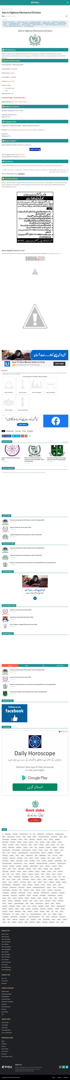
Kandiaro (37, 871)
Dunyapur (14, 852)
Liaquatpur (62, 879)
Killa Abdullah (17, 876)
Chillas (30, 844)
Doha (62, 850)
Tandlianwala (5, 916)
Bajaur (25, 839)
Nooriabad (35, 895)
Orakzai (14, 898)
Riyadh (24, 906)
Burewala (42, 842)
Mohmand (26, 890)
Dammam (25, 847)
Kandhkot (31, 871)
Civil (58, 844)
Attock (29, 836)
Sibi (52, 911)
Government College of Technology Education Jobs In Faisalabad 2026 (56, 458)
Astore (24, 836)
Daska (31, 847)
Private (54, 900)
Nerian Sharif (14, 895)
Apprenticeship (11, 836)
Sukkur (23, 914)
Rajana (52, 903)
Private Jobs (60, 900)
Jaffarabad (25, 866)
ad (30, 834)
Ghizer (17, 855)
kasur (4, 874)
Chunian (53, 844)
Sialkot (47, 911)
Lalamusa (33, 879)
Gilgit (36, 855)
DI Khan (41, 850)
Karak (54, 871)
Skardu (61, 911)
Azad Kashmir (54, 836)
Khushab (60, 874)
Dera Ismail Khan (16, 850)
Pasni (51, 898)
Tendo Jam (15, 919)
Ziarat (62, 922)
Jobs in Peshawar (6, 957)
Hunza (25, 863)
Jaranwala (54, 866)
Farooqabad (57, 852)
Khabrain (18, 874)
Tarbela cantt (54, 916)
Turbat (4, 922)
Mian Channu (22, 887)
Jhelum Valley (21, 868)
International (52, 863)
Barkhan (51, 839)
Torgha (53, 919)
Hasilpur (12, 860)
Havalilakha (32, 860)
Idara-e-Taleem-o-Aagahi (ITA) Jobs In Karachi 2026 (23, 624)
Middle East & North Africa (39, 887)
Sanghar (17, 908)
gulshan (31, 858)
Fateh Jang (5, 855)
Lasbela (44, 879)
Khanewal (30, 874)
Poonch (41, 900)
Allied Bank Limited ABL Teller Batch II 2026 (21, 617)
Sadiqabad (41, 906)
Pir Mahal (25, 900)
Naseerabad (36, 892)
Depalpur (55, 847)
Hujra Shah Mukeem (7, 863)
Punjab (13, 73)
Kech (12, 874)
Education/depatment (23, 852)
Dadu (62, 844)
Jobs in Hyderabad (6, 946)
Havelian (44, 860)
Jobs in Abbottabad (6, 969)
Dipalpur (56, 850)
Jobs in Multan (5, 944)
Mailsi (34, 882)
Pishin (30, 900)
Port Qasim (47, 900)
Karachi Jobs (46, 22)
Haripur (59, 858)
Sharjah (11, 911)
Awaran (34, 836)
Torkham (65, 919)
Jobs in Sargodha (6, 954)
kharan (42, 874)
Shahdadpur (50, 908)
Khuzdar (4, 876)
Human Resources (18, 863)
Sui (13, 914)
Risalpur (18, 906)
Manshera (36, 884)
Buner (36, 842)
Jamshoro (47, 866)
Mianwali (29, 887)
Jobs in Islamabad (6, 939)
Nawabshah (61, 892)
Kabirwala (28, 868)
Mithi (20, 890)
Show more (65, 441)
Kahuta (39, 868)
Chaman (4, 844)
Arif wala (18, 836)
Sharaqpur (5, 911)
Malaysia (64, 882)
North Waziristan (52, 895)
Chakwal (60, 842)
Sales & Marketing (61, 906)
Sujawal (17, 914)
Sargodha (28, 908)
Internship (5, 866)
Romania (34, 906)
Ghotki (22, 855)
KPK (43, 665)
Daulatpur (48, 847)
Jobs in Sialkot (5, 952)
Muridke (38, 890)
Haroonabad (5, 860)
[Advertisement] (35, 367)
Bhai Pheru (12, 842)
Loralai (10, 882)
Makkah (40, 882)
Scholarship (42, 908)
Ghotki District (29, 855)
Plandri (36, 900)
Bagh (65, 836)
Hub (65, 860)
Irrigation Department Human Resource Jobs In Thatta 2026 (26, 534)
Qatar (27, 903)
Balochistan (60, 665)
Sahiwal (47, 906)
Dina (51, 850)
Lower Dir (16, 882)
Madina (29, 882)
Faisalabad (50, 852)
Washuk (38, 922)
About (3, 1041)
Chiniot (35, 844)
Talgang (60, 914)
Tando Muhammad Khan (34, 916)
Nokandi (29, 895)
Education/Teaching (34, 852)
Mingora (49, 887)
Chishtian (41, 844)
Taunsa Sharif (62, 916)
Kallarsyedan (5, 871)
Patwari (4, 900)
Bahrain (20, 839)
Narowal (29, 892)
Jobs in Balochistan (6, 1030)
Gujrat (26, 858)
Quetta (32, 903)
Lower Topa (23, 882)
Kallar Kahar (57, 868)
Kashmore (60, 871)
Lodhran (4, 882)
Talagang (54, 914)
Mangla (24, 884)
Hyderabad (31, 863)
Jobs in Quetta (5, 959)
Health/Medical (58, 860)
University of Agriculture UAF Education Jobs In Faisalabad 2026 (27, 520)
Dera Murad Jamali (26, 850)
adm (34, 834)
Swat (49, 914)
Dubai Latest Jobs (14, 23)
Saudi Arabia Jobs (14, 24)
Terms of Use (5, 1051)
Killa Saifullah (25, 876)
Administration (8, 9)
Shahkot (57, 908)
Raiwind (47, 903)
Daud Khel (41, 847)
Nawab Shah (54, 892)
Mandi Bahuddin (16, 884)
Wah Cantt (32, 922)
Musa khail (50, 890)
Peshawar (10, 900)
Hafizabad (43, 858)
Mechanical (5, 887)
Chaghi (48, 842)
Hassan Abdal (19, 860)
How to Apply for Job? (7, 1056)
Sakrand (53, 906)
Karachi (49, 871)
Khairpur (24, 874)
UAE (9, 922)
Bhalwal (25, 842)
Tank (43, 916)
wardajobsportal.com (54, 253)
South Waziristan (6, 914)
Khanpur (37, 874)
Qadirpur (10, 903)
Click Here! (21, 154)
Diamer (46, 850)
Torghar (59, 919)
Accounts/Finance (24, 834)
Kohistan (37, 876)
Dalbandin (18, 847)
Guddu (61, 855)
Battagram (57, 839)
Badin (61, 836)
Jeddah (60, 866)
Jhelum (14, 868)
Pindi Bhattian (18, 900)
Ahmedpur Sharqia (59, 834)
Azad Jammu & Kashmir (43, 836)
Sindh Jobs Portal (38, 24)
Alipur (4, 836)
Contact (3, 1046)
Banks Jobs (39, 839)
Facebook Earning (35, 22)
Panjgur (39, 898)
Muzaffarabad (57, 890)
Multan (32, 890)
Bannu (45, 839)
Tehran (8, 919)
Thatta (39, 919)
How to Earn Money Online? (13, 26)
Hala (49, 858)
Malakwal (58, 882)
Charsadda (10, 844)
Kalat (51, 868)
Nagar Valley (13, 892)
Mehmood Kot (13, 887)
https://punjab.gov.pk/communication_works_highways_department (26, 130)
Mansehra (30, 884)
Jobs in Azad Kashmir (7, 1032)
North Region (43, 895)
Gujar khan (5, 858)
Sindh (26, 665)
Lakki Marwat (26, 879)
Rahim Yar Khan (39, 903)
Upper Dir (20, 922)
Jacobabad (18, 866)
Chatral (17, 844)
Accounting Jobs (29, 26)
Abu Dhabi (15, 834)
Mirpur (54, 887)
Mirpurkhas (14, 890)
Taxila (4, 919)
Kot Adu (54, 876)
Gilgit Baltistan (42, 855)
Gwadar (37, 858)
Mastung (49, 884)
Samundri (11, 908)
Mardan (43, 884)
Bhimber (31, 842)
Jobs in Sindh (5, 1025)
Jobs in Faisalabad (6, 941)
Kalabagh (46, 868)
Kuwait (13, 879)
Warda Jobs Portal (15, 1077)
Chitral (47, 844)
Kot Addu (48, 876)
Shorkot (36, 911)
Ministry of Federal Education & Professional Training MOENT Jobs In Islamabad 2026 (34, 459)
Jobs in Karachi (5, 936)
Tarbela (47, 916)
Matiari (54, 884)
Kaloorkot (12, 871)
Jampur (41, 866)
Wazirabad (44, 922)
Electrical (43, 852)
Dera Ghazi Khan (6, 850)
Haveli (38, 860)
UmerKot (14, 922)
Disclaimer (4, 1054)
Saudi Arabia (35, 908)
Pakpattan (33, 898)
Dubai (4, 852)
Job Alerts (4, 1043)
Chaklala (54, 842)
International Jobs (61, 863)
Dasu (36, 847)
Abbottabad (8, 834)
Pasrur (55, 898)
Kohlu (42, 876)
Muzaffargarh (6, 892)
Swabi (44, 914)
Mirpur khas (61, 887)
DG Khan (35, 850)
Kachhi (34, 868)
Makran (45, 882)
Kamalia (19, 871)
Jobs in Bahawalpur (6, 967)
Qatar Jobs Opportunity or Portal (55, 24)
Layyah (56, 879)
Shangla (63, 908)
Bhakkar (19, 842)
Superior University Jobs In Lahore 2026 (11, 458)
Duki (8, 852)
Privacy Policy (5, 1049)
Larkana (39, 879)
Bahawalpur (14, 839)
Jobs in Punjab (26, 24)
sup (27, 914)
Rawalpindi (14, 69)
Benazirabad (5, 842)
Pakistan (27, 898)
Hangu (53, 858)
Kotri (64, 876)
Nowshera (60, 895)
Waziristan (51, 922)
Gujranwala (19, 858)
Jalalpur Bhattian (34, 866)
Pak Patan (21, 898)
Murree (43, 890)
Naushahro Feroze (45, 892)
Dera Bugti (61, 847)
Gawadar (11, 855)
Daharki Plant (11, 847)
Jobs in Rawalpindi (6, 949)
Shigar (24, 911)
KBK (8, 874)
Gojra (49, 855)
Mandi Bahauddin (7, 884)
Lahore (19, 879)
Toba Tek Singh (46, 919)
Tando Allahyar (23, 916)
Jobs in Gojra (5, 964)
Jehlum (4, 868)
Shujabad (42, 911)
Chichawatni (24, 844)
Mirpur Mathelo (6, 890)
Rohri (29, 906)
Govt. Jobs (18, 431)
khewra (53, 874)
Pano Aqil (45, 898)
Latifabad (50, 879)
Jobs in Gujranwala (6, 962)
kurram (8, 879)
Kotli (59, 876)
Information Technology (41, 863)
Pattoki (60, 898)
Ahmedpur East (49, 834)
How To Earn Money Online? (19, 101)
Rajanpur (58, 903)
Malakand (51, 882)
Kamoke (25, 871)
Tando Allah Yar (14, 916)
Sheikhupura (18, 911)
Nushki (4, 898)
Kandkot (43, 871)
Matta (59, 884)
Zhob (57, 922)
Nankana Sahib (22, 892)
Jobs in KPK (4, 1027)
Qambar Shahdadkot (19, 903)
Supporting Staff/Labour (35, 914)
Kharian (48, 874)
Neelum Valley (6, 895)
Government (11, 81)
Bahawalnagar (6, 839)
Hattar (26, 860)
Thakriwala (21, 919)
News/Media (22, 895)
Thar (28, 919)
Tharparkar (33, 919)
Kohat (31, 876)
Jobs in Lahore (5, 934)
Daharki (4, 847)
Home (3, 9)
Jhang (9, 868)
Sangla (22, 908)
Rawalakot (5, 906)
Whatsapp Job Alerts (49, 23)
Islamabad (11, 866)
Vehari (26, 922)
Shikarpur (30, 911)
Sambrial (4, 908)
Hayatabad (50, 860)
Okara (9, 898)
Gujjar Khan (12, 858)
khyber (10, 876)
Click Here (41, 257)
